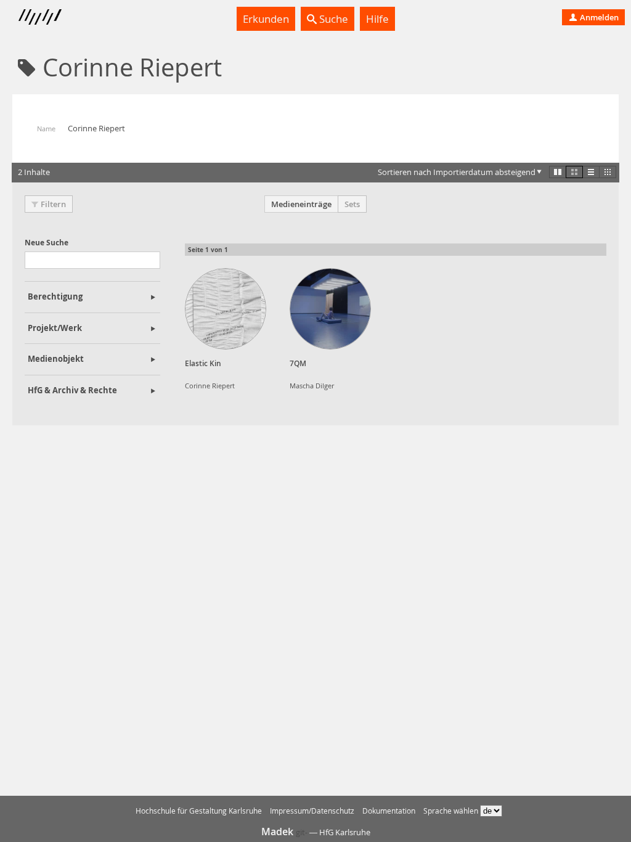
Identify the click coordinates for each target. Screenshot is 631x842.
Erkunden (266, 19)
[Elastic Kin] (225, 308)
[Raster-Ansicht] (574, 172)
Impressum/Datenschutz (312, 811)
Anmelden (598, 17)
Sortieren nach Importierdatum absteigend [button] (456, 172)
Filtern (53, 204)
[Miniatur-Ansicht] (607, 172)
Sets (352, 204)
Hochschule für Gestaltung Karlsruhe (199, 811)
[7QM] (330, 308)
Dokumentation (388, 811)
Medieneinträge (301, 204)
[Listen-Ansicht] (591, 172)
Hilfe (377, 19)
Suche (332, 19)
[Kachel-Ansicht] (557, 172)
